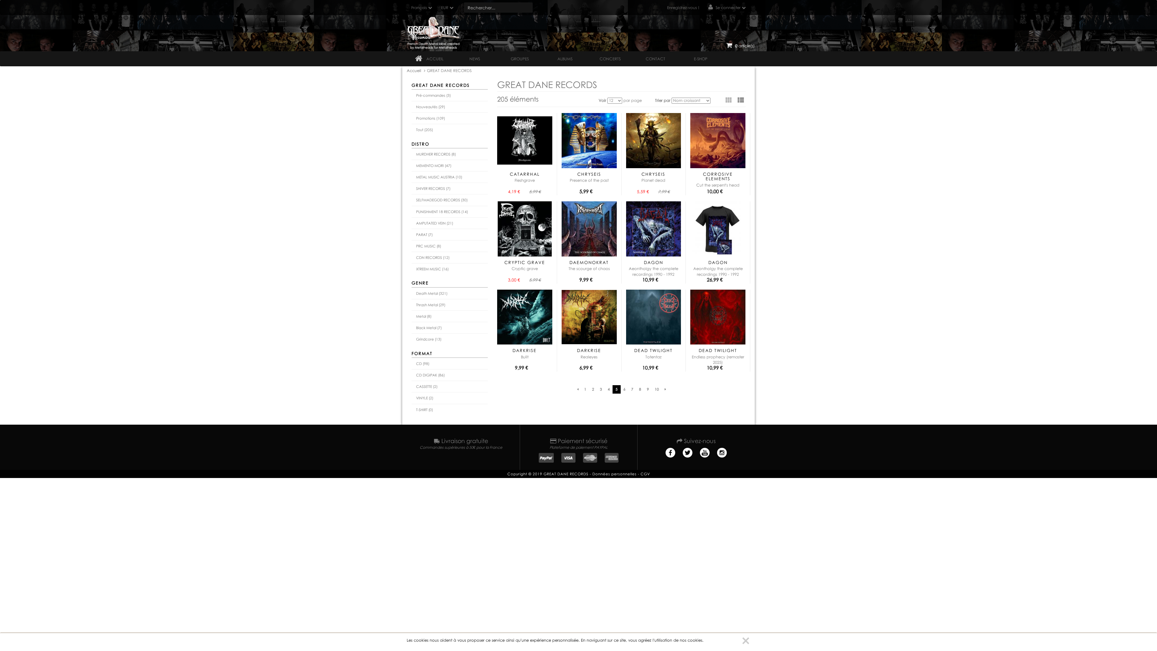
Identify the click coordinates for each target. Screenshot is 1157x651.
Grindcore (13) (428, 339)
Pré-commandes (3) (433, 95)
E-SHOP (700, 58)
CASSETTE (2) (426, 386)
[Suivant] (665, 389)
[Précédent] (578, 389)
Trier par (662, 100)
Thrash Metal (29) (430, 305)
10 (657, 389)
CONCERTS (610, 58)
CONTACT (655, 58)
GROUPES (520, 58)
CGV (645, 474)
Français (419, 7)
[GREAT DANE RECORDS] (434, 31)
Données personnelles (614, 474)
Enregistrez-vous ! (683, 7)
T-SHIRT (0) (424, 409)
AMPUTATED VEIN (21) (434, 223)
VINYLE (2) (424, 398)
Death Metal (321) (431, 293)
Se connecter (728, 7)
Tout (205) (424, 129)
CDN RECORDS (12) (433, 257)
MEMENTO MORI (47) (433, 165)
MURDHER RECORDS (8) (436, 154)
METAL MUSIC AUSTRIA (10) (439, 177)
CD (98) (422, 363)
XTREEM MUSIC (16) (432, 269)
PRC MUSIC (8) (428, 246)
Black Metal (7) (429, 328)
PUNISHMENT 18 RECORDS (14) (442, 211)
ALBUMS (564, 58)
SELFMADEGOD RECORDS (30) (442, 200)
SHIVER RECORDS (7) (433, 188)
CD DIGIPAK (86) (430, 375)
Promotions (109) (430, 118)
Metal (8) (423, 316)
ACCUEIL (435, 58)
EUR (444, 7)
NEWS (474, 58)
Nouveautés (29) (430, 107)
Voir (602, 100)
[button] (741, 100)
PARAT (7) (424, 234)
